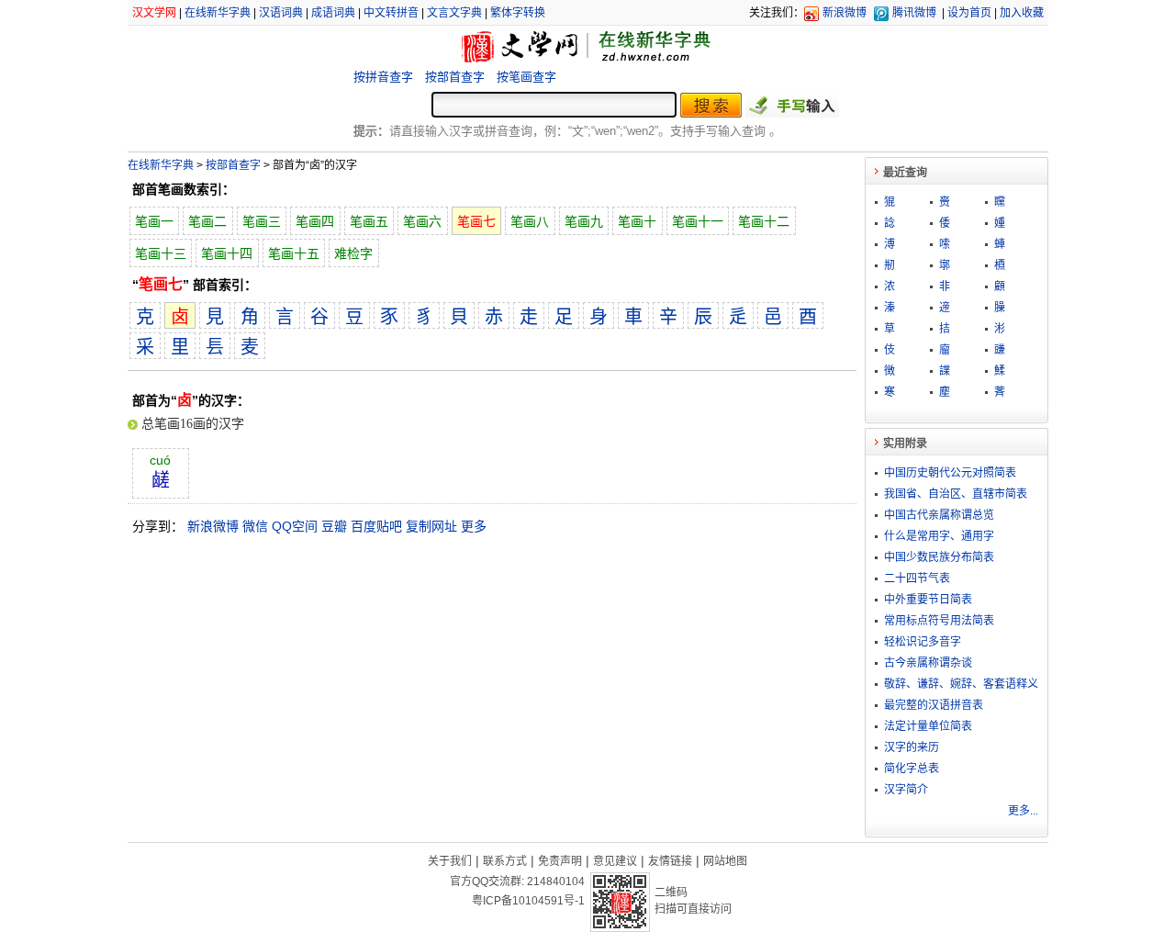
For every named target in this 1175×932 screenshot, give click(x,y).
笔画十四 (226, 253)
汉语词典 (281, 12)
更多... (1023, 810)
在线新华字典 (218, 12)
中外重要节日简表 (928, 599)
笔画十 (637, 221)
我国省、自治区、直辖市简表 (955, 494)
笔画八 (529, 221)
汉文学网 (154, 12)
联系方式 (505, 861)
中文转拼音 (391, 12)
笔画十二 (763, 221)
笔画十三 (160, 253)
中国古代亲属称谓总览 (939, 515)
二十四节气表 (917, 578)
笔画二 (207, 221)
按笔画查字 (526, 77)
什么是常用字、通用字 (939, 536)
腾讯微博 (914, 12)
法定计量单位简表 (928, 726)
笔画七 (476, 221)
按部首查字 (455, 77)
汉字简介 (906, 789)
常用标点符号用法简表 (939, 620)
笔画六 (422, 221)
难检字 (353, 253)
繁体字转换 (517, 12)
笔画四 (315, 221)
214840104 (556, 881)
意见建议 (615, 861)
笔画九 (584, 221)
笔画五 (369, 221)
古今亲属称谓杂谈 (928, 663)
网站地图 (725, 861)
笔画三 (261, 221)
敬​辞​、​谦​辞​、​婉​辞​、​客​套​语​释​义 (961, 684)
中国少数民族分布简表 (939, 557)
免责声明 (560, 861)
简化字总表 (911, 768)
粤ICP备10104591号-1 (528, 900)
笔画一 (154, 221)
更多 (474, 526)
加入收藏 (1022, 12)
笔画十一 (697, 221)
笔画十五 (293, 253)
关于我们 (450, 861)
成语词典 (333, 12)
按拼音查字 (383, 77)
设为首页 (969, 12)
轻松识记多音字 (922, 641)
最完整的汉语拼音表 (933, 705)
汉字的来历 (911, 747)
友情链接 (670, 861)
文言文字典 (454, 12)
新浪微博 (844, 12)
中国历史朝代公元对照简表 (950, 472)
